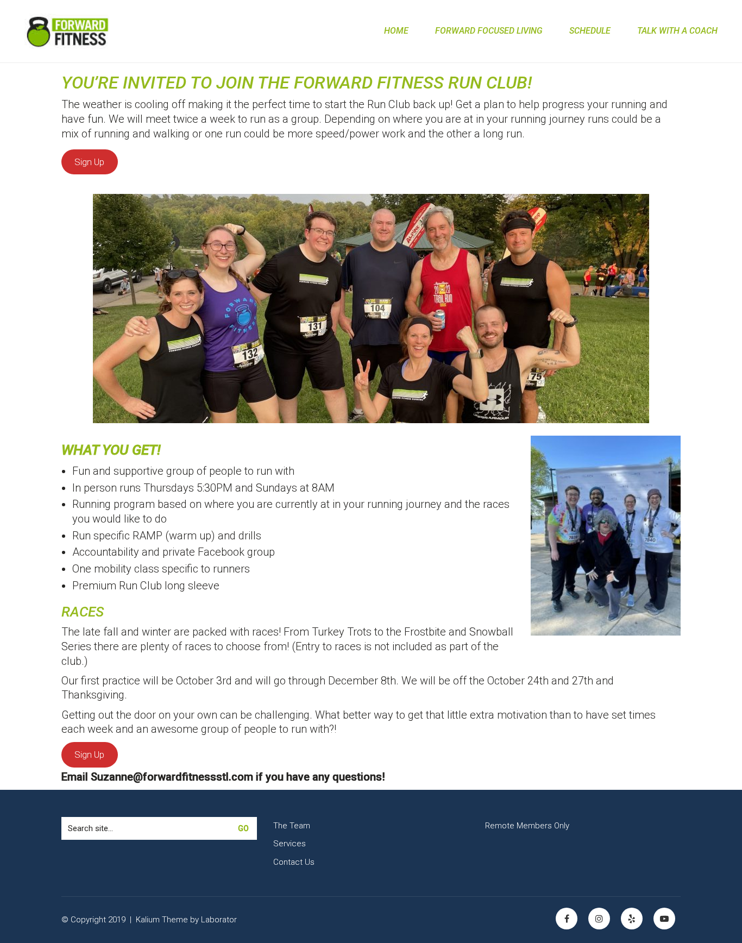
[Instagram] (599, 918)
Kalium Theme (162, 920)
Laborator (219, 920)
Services (289, 843)
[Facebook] (566, 918)
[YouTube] (664, 918)
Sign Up (89, 161)
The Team (291, 826)
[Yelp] (632, 918)
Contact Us (294, 862)
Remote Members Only (527, 826)
